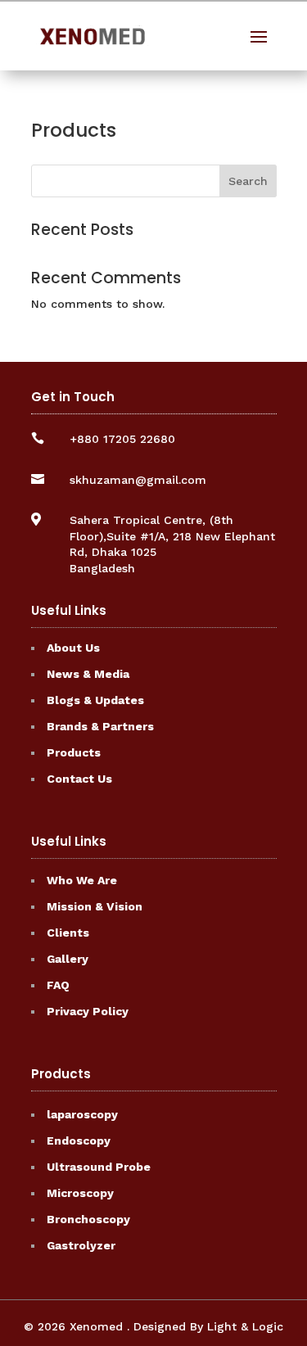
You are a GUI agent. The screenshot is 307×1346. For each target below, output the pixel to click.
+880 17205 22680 (122, 438)
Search (248, 180)
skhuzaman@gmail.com (138, 479)
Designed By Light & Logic (208, 1326)
